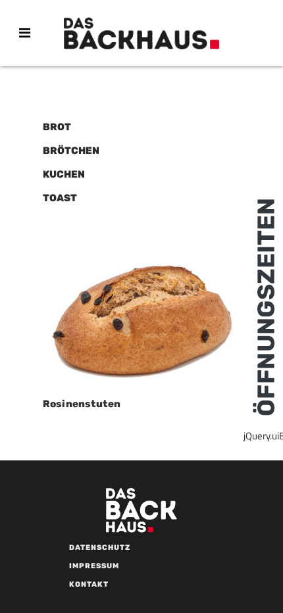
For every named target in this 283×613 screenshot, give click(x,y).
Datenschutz (99, 547)
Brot (57, 127)
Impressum (94, 566)
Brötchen (71, 151)
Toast (60, 198)
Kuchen (64, 174)
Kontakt (89, 584)
